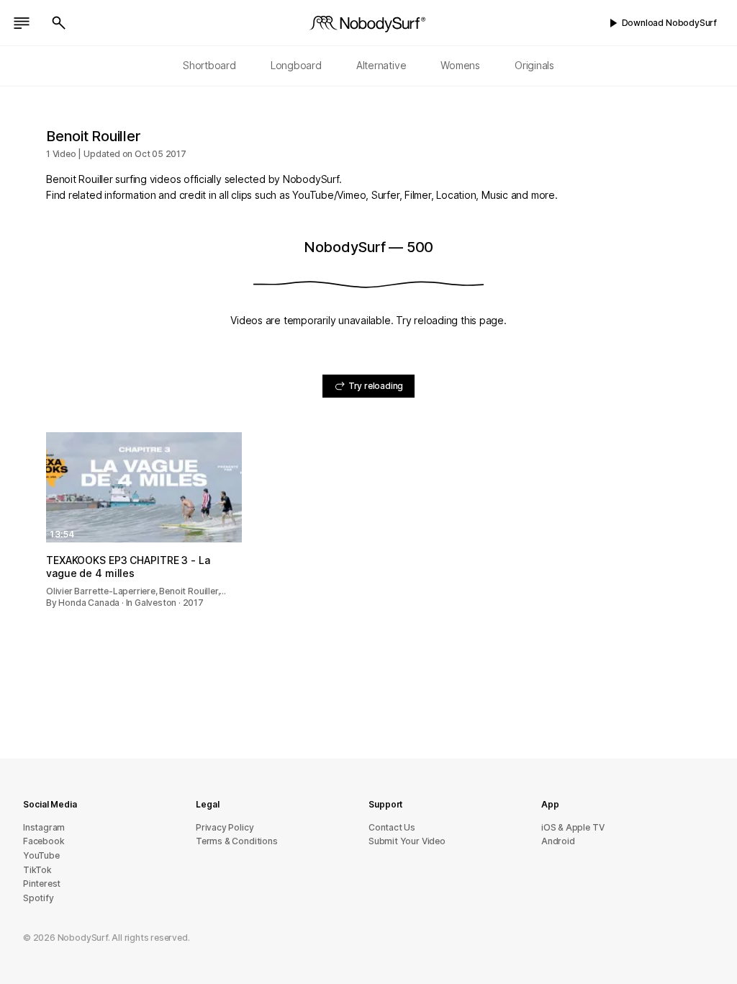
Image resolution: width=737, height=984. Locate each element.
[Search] (59, 23)
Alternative (381, 65)
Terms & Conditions (237, 841)
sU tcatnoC (391, 827)
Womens (460, 65)
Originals (534, 65)
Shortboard (209, 65)
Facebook (43, 841)
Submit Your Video (407, 841)
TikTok (37, 869)
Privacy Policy (224, 827)
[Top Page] (368, 23)
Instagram (44, 827)
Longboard (296, 65)
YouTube (41, 855)
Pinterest (41, 883)
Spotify (38, 898)
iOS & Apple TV (572, 827)
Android (558, 841)
